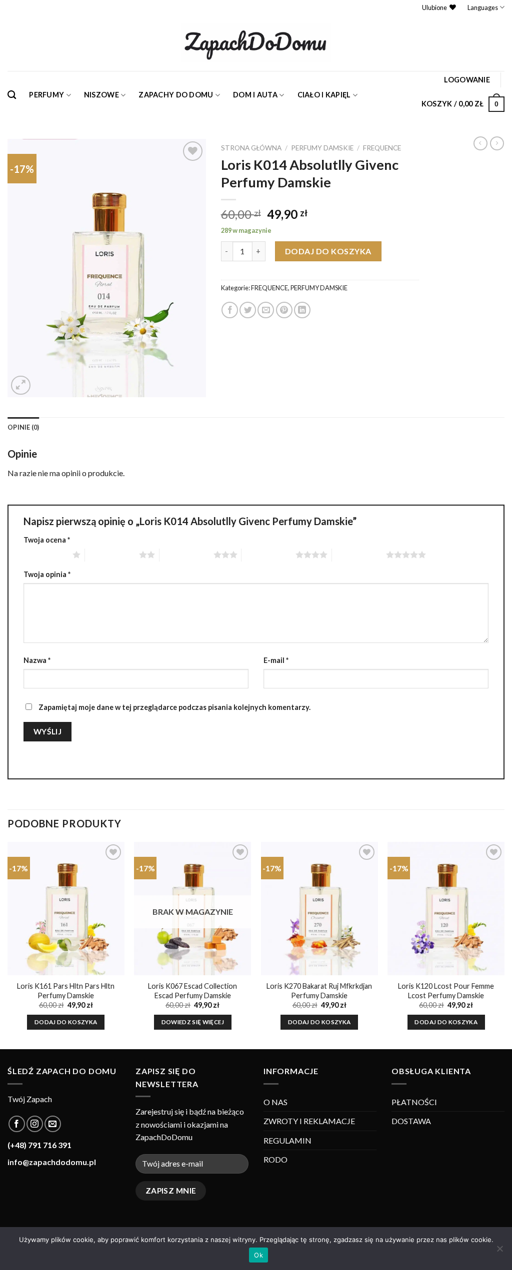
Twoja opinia (47, 574)
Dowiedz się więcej (193, 1022)
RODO (276, 1159)
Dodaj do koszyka (328, 251)
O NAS (276, 1102)
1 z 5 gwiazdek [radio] (45, 555)
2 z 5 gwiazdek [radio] (112, 555)
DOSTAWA (411, 1121)
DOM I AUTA (255, 94)
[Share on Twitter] (248, 310)
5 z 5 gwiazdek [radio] (359, 555)
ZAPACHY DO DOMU (175, 94)
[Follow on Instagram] (34, 1124)
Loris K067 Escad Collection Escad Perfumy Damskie (192, 991)
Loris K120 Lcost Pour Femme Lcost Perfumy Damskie (446, 991)
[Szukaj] (12, 95)
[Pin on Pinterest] (284, 310)
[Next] (504, 944)
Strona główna (251, 148)
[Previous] (8, 944)
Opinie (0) (24, 427)
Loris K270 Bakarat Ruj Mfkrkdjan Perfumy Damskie (319, 991)
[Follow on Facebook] (16, 1124)
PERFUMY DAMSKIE (322, 148)
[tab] (24, 427)
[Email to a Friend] (266, 310)
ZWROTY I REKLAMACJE (309, 1121)
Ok (258, 1255)
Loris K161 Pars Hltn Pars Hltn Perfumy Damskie (65, 991)
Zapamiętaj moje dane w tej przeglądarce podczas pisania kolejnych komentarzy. (174, 707)
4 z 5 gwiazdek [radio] (269, 555)
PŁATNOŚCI (414, 1102)
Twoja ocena (47, 540)
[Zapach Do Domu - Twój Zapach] (256, 42)
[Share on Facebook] (230, 310)
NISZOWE (101, 94)
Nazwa (37, 660)
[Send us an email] (52, 1124)
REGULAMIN (288, 1140)
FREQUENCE (382, 148)
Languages (483, 7)
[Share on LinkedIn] (302, 310)
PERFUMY (46, 94)
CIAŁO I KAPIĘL (324, 94)
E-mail (276, 660)
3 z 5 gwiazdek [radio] (187, 555)
